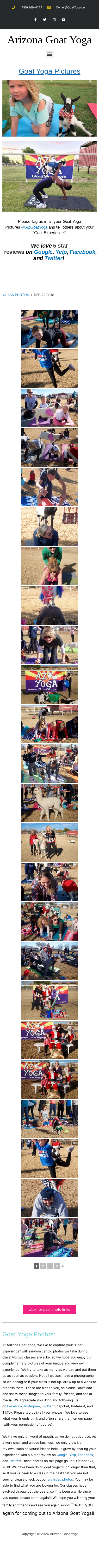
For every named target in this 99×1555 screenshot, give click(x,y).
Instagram (32, 1406)
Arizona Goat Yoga (49, 39)
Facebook (82, 252)
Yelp (61, 252)
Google (43, 252)
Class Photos (16, 295)
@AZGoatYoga (34, 227)
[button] (50, 54)
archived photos (60, 1479)
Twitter (53, 258)
